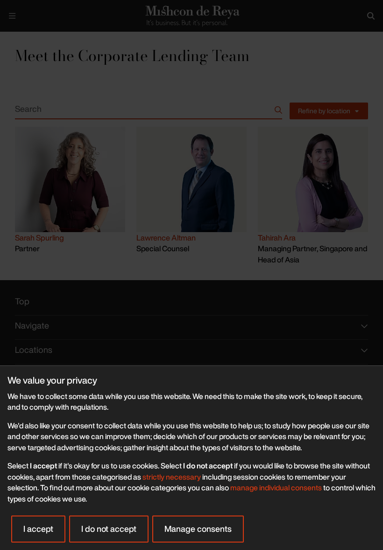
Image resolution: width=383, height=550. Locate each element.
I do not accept (108, 528)
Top (22, 301)
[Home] (191, 15)
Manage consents (198, 528)
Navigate (32, 325)
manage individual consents (276, 487)
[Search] (371, 15)
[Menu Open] (12, 15)
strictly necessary (171, 476)
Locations (33, 350)
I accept (38, 528)
